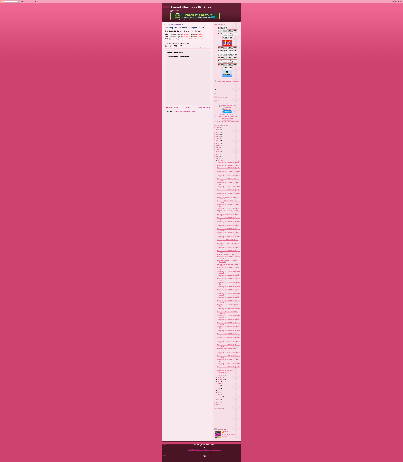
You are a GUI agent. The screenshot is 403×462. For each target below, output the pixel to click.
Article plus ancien (204, 107)
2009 (217, 404)
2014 (217, 154)
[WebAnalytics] (204, 459)
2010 (217, 402)
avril (219, 390)
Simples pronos (207, 47)
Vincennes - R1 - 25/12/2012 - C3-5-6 (228, 208)
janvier (220, 397)
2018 (217, 145)
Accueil (187, 107)
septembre (221, 379)
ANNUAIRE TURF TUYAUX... (227, 114)
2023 (217, 134)
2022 (217, 136)
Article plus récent (172, 107)
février (220, 394)
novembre (221, 375)
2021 (217, 138)
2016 (217, 149)
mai (219, 388)
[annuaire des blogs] (227, 104)
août (219, 381)
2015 (217, 152)
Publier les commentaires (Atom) (185, 111)
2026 (217, 127)
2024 (217, 132)
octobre (220, 377)
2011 (217, 400)
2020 (217, 141)
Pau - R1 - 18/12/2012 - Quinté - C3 (227, 254)
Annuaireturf (227, 119)
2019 (217, 143)
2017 (217, 147)
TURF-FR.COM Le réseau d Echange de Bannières (204, 450)
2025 (217, 130)
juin (219, 386)
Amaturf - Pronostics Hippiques (190, 7)
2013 (217, 156)
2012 (217, 158)
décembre (221, 160)
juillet (219, 383)
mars (219, 392)
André (226, 431)
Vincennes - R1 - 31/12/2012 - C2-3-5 (228, 165)
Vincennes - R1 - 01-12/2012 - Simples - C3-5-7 (226, 371)
